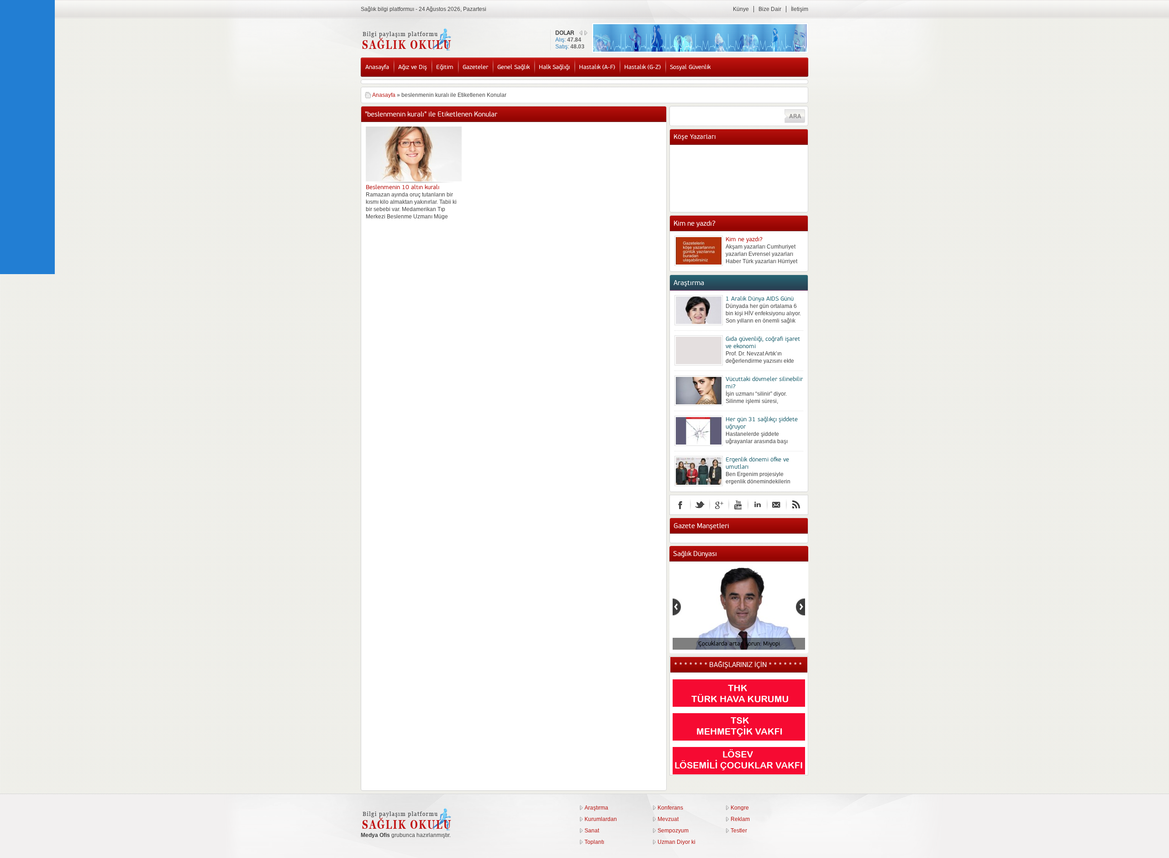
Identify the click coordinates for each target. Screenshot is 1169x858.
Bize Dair (769, 9)
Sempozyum (673, 830)
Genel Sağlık (513, 67)
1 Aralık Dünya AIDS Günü (760, 298)
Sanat (591, 830)
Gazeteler (475, 67)
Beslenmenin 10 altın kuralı (402, 187)
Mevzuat (668, 819)
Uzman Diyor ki (676, 842)
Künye (741, 9)
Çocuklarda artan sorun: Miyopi (739, 643)
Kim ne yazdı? (744, 239)
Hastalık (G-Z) (642, 67)
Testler (739, 830)
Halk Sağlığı (554, 67)
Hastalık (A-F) (597, 67)
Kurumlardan (600, 819)
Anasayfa (377, 67)
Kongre (740, 808)
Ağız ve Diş (412, 67)
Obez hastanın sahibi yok (758, 163)
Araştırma (596, 808)
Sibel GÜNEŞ (742, 154)
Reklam (740, 819)
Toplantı (594, 842)
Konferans (670, 808)
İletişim (799, 9)
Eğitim (444, 67)
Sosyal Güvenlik (690, 67)
